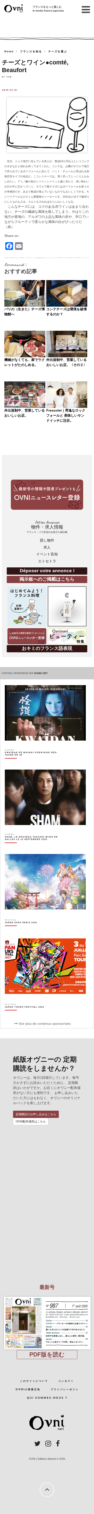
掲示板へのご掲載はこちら (47, 579)
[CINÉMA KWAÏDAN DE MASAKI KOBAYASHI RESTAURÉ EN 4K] (32, 762)
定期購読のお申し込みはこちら (36, 1114)
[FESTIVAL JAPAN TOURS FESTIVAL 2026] (24, 1015)
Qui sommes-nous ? (47, 1397)
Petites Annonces (47, 527)
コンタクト (66, 1381)
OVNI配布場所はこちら (31, 1121)
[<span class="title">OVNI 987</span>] (47, 1296)
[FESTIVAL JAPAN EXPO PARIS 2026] (21, 931)
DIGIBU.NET (41, 673)
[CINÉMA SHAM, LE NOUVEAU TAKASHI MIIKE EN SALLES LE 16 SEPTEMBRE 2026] (32, 846)
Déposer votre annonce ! (47, 570)
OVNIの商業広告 (27, 1389)
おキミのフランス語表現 (47, 648)
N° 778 (7, 76)
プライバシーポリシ (65, 1389)
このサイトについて (34, 1381)
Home (9, 51)
